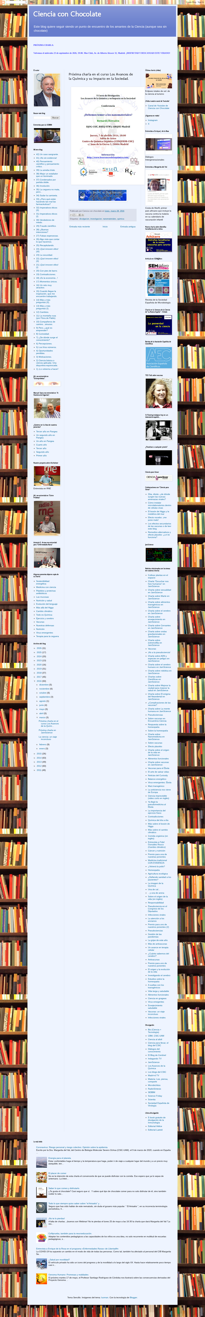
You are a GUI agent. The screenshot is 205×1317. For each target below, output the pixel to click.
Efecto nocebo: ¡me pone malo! (157, 518)
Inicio (105, 226)
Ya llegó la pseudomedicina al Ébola (157, 804)
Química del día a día (158, 820)
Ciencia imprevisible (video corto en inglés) (158, 797)
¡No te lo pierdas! (56, 1218)
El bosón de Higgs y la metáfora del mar (158, 512)
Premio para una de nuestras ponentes (157, 855)
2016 (39, 681)
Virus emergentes (44, 632)
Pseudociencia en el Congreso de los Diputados (157, 909)
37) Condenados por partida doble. (46, 180)
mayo (42, 709)
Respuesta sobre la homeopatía (157, 725)
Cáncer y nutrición (156, 850)
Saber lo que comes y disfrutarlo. (64, 1188)
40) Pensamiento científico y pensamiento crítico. (47, 164)
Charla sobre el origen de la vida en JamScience (158, 752)
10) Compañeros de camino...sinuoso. (45, 322)
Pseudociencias (155, 715)
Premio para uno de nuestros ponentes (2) (158, 925)
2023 (39, 660)
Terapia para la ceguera (47, 636)
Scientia (151, 1099)
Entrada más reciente (79, 226)
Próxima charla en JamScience (47, 731)
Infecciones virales (157, 915)
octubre (43, 693)
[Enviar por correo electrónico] (71, 214)
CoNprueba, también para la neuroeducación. (70, 1233)
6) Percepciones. (44, 343)
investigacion (96, 219)
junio (41, 705)
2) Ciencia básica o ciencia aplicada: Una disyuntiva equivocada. (47, 363)
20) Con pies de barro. (47, 271)
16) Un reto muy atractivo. (44, 286)
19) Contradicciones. (46, 274)
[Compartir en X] (76, 214)
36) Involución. (43, 186)
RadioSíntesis (154, 1089)
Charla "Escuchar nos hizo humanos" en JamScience (158, 584)
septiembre (45, 697)
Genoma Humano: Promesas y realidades (68, 1274)
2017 (39, 677)
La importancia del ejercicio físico (157, 811)
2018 (39, 673)
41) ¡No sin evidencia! (46, 158)
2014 (39, 758)
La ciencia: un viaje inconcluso (48, 738)
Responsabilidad (156, 902)
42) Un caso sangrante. (47, 154)
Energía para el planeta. (59, 1158)
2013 (39, 762)
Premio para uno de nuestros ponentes (157, 964)
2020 (39, 664)
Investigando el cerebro (159, 975)
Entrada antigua (128, 226)
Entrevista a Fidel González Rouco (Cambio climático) (157, 844)
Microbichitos (154, 1085)
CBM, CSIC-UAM (156, 1036)
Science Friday (155, 1096)
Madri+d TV (153, 1075)
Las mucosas (42, 597)
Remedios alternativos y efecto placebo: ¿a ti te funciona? (159, 534)
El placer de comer (57, 1173)
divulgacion (84, 219)
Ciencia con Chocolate (67, 13)
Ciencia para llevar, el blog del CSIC (158, 1044)
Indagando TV (154, 1058)
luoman (104, 1297)
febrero (43, 744)
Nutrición (40, 629)
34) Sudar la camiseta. (47, 195)
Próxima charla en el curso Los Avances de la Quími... (49, 723)
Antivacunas (154, 959)
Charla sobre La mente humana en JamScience (159, 709)
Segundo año (42, 452)
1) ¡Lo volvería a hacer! (47, 369)
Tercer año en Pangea (46, 431)
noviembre (44, 688)
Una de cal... (154, 889)
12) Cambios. (42, 312)
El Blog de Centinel (157, 1055)
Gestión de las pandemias (155, 935)
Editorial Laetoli (155, 1130)
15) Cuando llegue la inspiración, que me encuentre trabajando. (46, 293)
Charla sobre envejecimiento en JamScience (156, 619)
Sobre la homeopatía (158, 730)
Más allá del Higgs (45, 607)
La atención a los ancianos (156, 919)
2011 (39, 770)
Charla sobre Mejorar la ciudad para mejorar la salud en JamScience (159, 688)
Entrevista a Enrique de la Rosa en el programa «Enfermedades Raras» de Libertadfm (77, 1248)
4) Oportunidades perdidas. (44, 351)
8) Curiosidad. (43, 334)
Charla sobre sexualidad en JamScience (159, 591)
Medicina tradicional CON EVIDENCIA (157, 861)
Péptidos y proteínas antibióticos (46, 592)
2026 (39, 648)
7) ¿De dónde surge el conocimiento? (47, 338)
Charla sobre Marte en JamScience (158, 597)
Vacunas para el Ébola (158, 768)
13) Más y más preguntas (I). (43, 307)
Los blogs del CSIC (157, 1072)
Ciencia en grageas (157, 998)
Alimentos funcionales (158, 758)
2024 (39, 656)
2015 (39, 753)
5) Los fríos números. (46, 347)
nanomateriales (109, 219)
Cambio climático (44, 611)
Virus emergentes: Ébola (159, 782)
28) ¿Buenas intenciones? (42, 230)
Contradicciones (155, 816)
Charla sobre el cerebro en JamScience (159, 612)
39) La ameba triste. (45, 170)
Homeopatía (154, 870)
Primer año (41, 455)
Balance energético (157, 779)
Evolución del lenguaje (46, 604)
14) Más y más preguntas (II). (43, 301)
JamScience (154, 1062)
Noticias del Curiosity (158, 775)
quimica (120, 219)
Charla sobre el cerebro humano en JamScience (159, 665)
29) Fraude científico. (46, 226)
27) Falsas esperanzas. (47, 236)
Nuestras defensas (45, 625)
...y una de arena (156, 893)
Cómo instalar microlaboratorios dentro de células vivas (159, 505)
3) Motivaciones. (44, 357)
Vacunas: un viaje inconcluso (156, 1012)
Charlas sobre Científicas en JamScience (154, 679)
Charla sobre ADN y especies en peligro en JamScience (158, 658)
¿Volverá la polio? (156, 866)
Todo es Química (44, 615)
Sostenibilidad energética (42, 582)
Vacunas (40, 622)
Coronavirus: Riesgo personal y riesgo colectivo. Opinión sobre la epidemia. (72, 1147)
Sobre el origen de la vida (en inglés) (158, 897)
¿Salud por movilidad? (59, 1259)
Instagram (153, 120)
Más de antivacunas (157, 944)
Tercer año (41, 448)
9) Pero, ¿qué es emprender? (44, 329)
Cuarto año (41, 445)
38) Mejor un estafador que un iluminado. (47, 174)
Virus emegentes (156, 1002)
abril (41, 713)
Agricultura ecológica (158, 873)
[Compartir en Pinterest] (82, 214)
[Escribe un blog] (74, 214)
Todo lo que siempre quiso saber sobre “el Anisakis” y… (74, 1203)
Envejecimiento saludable (155, 1006)
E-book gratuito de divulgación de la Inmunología (157, 1120)
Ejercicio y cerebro (45, 618)
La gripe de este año (158, 940)
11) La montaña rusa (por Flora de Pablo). (46, 316)
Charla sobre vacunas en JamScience (158, 763)
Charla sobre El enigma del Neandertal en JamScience (159, 696)
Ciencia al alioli (155, 1039)
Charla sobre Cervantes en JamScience (159, 626)
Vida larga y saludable (158, 991)
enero (42, 748)
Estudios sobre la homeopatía (156, 980)
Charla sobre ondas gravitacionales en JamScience (157, 634)
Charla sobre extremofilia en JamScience (155, 642)
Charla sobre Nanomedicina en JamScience (156, 737)
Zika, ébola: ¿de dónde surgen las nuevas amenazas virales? (159, 496)
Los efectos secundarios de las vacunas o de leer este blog (159, 526)
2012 (39, 766)
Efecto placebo (155, 746)
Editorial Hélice (155, 1126)
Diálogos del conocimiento (154, 1050)
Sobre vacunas (155, 743)
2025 (39, 652)
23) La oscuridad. (44, 255)
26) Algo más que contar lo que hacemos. (47, 240)
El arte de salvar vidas (158, 772)
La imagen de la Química (155, 884)
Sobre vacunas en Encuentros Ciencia (157, 719)
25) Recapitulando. (45, 245)
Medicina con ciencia (46, 587)
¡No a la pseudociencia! (159, 652)
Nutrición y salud (44, 600)
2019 (39, 669)
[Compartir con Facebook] (79, 214)
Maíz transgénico (156, 786)
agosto (42, 701)
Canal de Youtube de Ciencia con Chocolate (158, 106)
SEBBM (151, 1092)
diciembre (44, 684)
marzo (42, 717)
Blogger (133, 1297)
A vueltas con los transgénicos (156, 986)
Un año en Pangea (45, 441)
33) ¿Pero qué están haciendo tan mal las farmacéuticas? (46, 201)
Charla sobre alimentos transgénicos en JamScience (159, 604)
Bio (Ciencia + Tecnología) (154, 1030)
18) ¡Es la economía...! (47, 278)
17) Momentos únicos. (46, 281)
